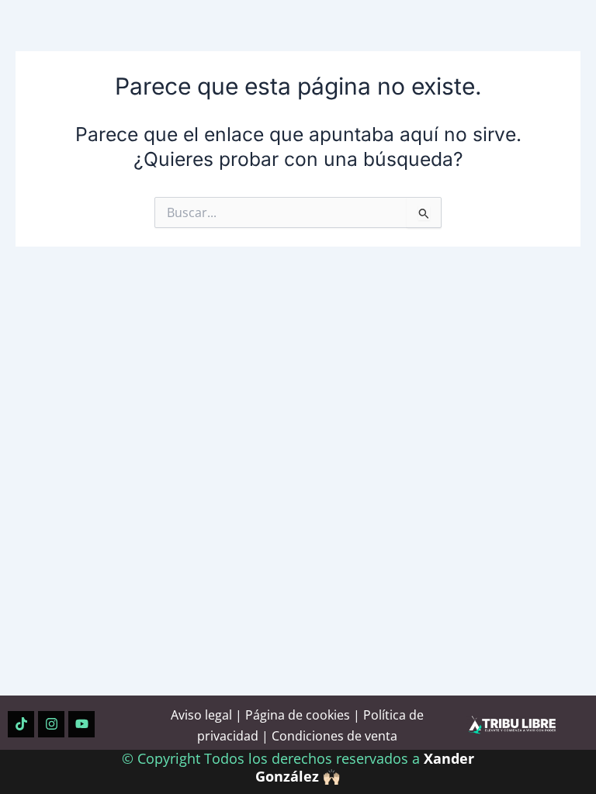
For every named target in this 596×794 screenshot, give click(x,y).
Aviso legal (201, 714)
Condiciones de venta (334, 735)
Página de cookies (297, 714)
